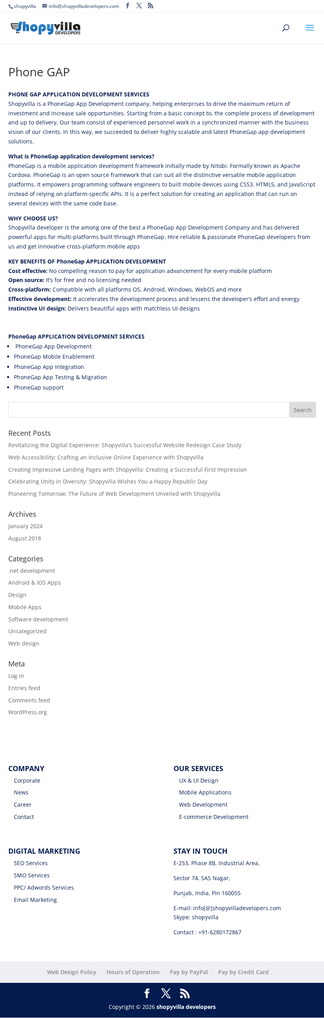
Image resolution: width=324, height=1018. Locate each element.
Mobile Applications (205, 792)
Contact (24, 816)
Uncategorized (27, 631)
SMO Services (32, 875)
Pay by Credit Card (243, 972)
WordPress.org (27, 712)
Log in (16, 675)
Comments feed (29, 700)
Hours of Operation (133, 972)
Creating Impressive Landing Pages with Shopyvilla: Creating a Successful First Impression (127, 469)
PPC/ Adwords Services (44, 887)
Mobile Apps (24, 607)
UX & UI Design (199, 780)
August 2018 (24, 538)
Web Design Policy (71, 972)
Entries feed (24, 688)
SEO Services (31, 863)
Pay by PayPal (189, 972)
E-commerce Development (214, 816)
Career (23, 804)
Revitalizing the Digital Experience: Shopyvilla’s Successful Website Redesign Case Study (124, 445)
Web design (24, 643)
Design (17, 594)
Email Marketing (35, 899)
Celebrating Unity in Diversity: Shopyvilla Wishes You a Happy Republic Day (107, 481)
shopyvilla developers (186, 1006)
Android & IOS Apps (34, 582)
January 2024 (25, 526)
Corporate (27, 780)
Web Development (203, 804)
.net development (31, 570)
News (21, 792)
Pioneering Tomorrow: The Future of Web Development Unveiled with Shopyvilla (114, 493)
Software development (38, 619)
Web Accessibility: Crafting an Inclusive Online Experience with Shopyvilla (105, 457)
